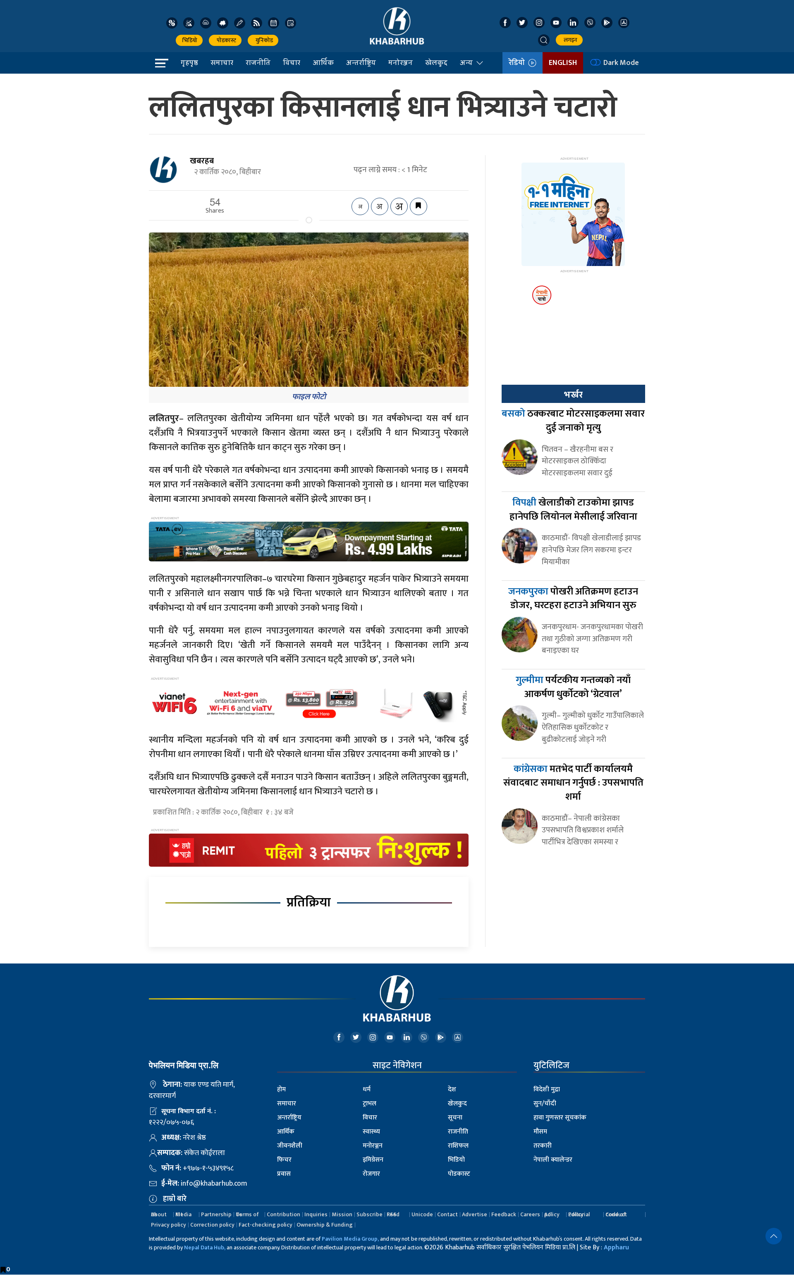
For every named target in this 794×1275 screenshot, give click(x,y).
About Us (159, 1214)
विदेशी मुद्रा (546, 1089)
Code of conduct (616, 1214)
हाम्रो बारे (175, 1199)
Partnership (216, 1214)
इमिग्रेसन (373, 1159)
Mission (342, 1214)
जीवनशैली (289, 1145)
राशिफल (458, 1145)
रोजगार (371, 1173)
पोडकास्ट (225, 40)
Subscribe (369, 1214)
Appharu (616, 1247)
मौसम (540, 1131)
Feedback (503, 1214)
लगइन (569, 40)
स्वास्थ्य (371, 1131)
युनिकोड (263, 40)
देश (452, 1089)
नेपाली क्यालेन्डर (552, 1159)
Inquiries (316, 1214)
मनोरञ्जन (400, 62)
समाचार (221, 62)
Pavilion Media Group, (350, 1239)
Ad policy (552, 1214)
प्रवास (284, 1173)
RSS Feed (393, 1214)
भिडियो (189, 40)
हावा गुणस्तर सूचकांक (559, 1117)
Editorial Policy (579, 1214)
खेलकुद (436, 62)
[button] (544, 40)
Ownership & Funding (325, 1224)
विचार (291, 62)
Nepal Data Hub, (204, 1247)
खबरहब (202, 161)
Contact (447, 1214)
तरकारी (542, 1145)
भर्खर (573, 394)
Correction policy (212, 1224)
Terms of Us (247, 1214)
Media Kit (183, 1214)
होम (281, 1089)
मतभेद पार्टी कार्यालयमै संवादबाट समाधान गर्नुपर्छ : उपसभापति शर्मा (573, 783)
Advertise (474, 1214)
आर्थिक (323, 62)
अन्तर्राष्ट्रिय (361, 62)
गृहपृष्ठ (189, 62)
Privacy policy (168, 1224)
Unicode (422, 1214)
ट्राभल (369, 1103)
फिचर (284, 1159)
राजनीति (258, 62)
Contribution (283, 1214)
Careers (530, 1214)
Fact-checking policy (265, 1224)
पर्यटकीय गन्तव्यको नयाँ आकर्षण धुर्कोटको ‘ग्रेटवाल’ (573, 687)
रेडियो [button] (518, 63)
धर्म (367, 1089)
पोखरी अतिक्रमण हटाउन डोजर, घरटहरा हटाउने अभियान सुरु (573, 598)
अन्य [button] (466, 62)
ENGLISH (563, 63)
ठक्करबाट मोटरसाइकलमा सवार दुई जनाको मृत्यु (573, 420)
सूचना (455, 1117)
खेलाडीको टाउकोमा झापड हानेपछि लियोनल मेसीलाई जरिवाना (573, 509)
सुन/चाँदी (544, 1103)
